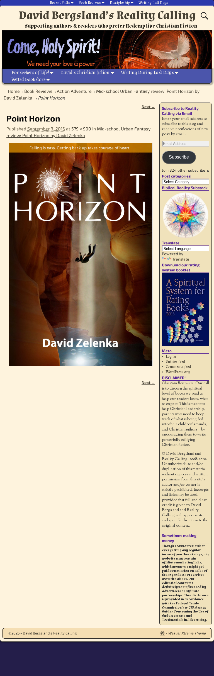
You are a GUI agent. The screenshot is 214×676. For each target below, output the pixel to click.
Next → (148, 106)
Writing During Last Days (147, 72)
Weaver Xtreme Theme (187, 633)
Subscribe (179, 157)
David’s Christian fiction (85, 72)
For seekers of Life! (30, 72)
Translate (180, 259)
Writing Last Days (153, 2)
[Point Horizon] (80, 258)
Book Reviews (90, 2)
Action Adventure (74, 91)
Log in (171, 356)
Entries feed (175, 361)
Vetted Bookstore (28, 79)
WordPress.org (178, 372)
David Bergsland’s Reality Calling (107, 15)
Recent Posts (60, 2)
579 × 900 (81, 128)
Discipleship (120, 2)
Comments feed (178, 366)
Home (14, 91)
